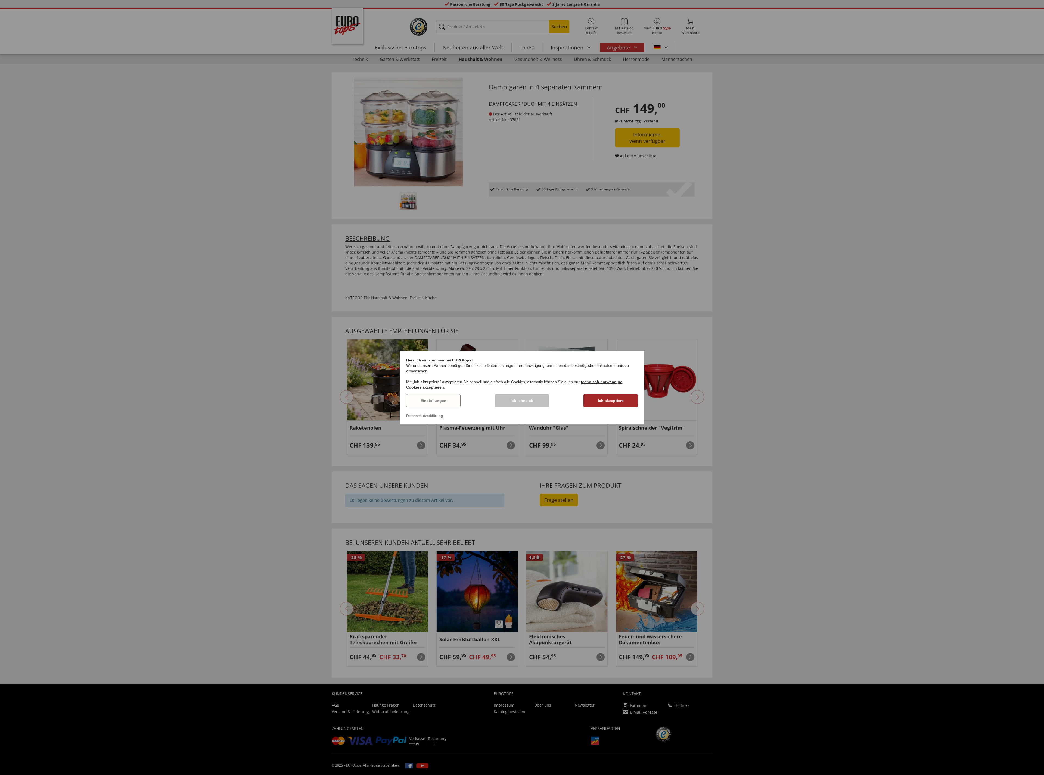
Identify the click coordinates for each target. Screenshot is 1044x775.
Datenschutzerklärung (424, 416)
